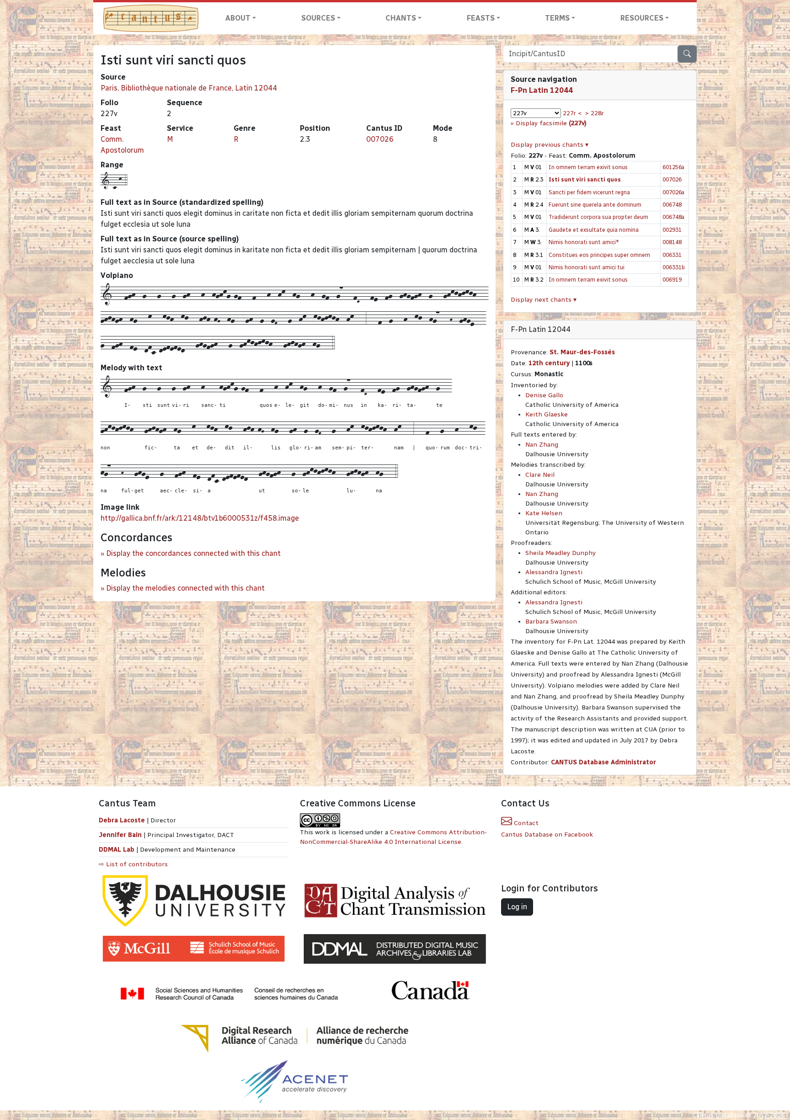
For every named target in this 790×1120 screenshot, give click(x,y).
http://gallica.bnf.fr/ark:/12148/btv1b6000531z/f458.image (200, 518)
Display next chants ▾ (543, 300)
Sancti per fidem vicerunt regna (589, 192)
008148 (672, 242)
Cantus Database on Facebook (547, 834)
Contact (525, 823)
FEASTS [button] (481, 18)
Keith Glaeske (546, 414)
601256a (673, 167)
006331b (673, 267)
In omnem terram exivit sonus (588, 167)
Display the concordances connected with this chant (193, 553)
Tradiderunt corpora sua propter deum (598, 216)
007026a (673, 192)
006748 (672, 204)
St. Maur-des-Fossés (582, 352)
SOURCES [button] (318, 18)
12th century (549, 363)
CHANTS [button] (400, 18)
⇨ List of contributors (133, 864)
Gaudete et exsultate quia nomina (594, 229)
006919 (672, 279)
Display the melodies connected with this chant (185, 588)
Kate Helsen (543, 513)
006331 (672, 254)
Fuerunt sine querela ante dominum (595, 204)
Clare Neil (540, 475)
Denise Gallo (544, 395)
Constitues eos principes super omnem (599, 254)
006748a (673, 216)
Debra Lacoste (122, 820)
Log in (517, 906)
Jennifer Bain (121, 835)
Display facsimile (551, 123)
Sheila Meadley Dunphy (560, 553)
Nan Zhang (541, 444)
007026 (380, 139)
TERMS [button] (557, 18)
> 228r (594, 113)
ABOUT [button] (238, 18)
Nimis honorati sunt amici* (584, 242)
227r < (572, 113)
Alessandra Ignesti (553, 572)
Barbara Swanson (551, 621)
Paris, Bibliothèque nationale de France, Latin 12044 (189, 88)
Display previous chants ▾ (549, 145)
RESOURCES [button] (641, 18)
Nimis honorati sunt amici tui (587, 267)
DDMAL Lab (116, 849)
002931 (672, 229)
